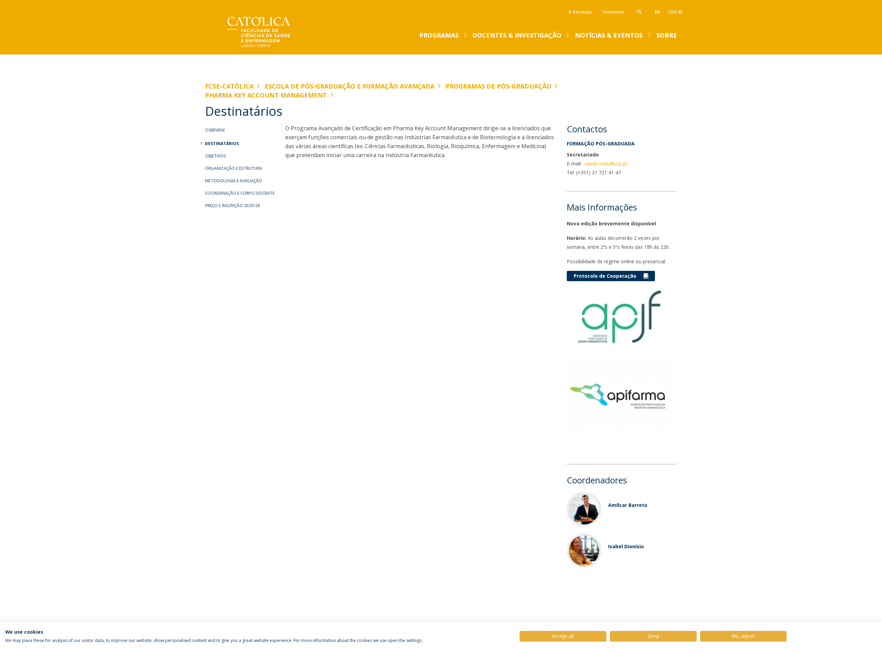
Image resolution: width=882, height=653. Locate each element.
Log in (675, 12)
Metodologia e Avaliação (233, 181)
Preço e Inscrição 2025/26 (232, 205)
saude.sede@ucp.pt (605, 163)
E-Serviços (580, 12)
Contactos (613, 12)
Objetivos (215, 156)
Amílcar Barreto (627, 505)
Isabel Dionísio (626, 546)
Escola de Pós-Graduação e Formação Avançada (349, 86)
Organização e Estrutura (233, 168)
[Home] (274, 47)
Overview (215, 130)
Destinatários (222, 143)
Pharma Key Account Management (266, 95)
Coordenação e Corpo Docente (240, 193)
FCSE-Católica (229, 86)
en (657, 12)
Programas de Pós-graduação (498, 86)
